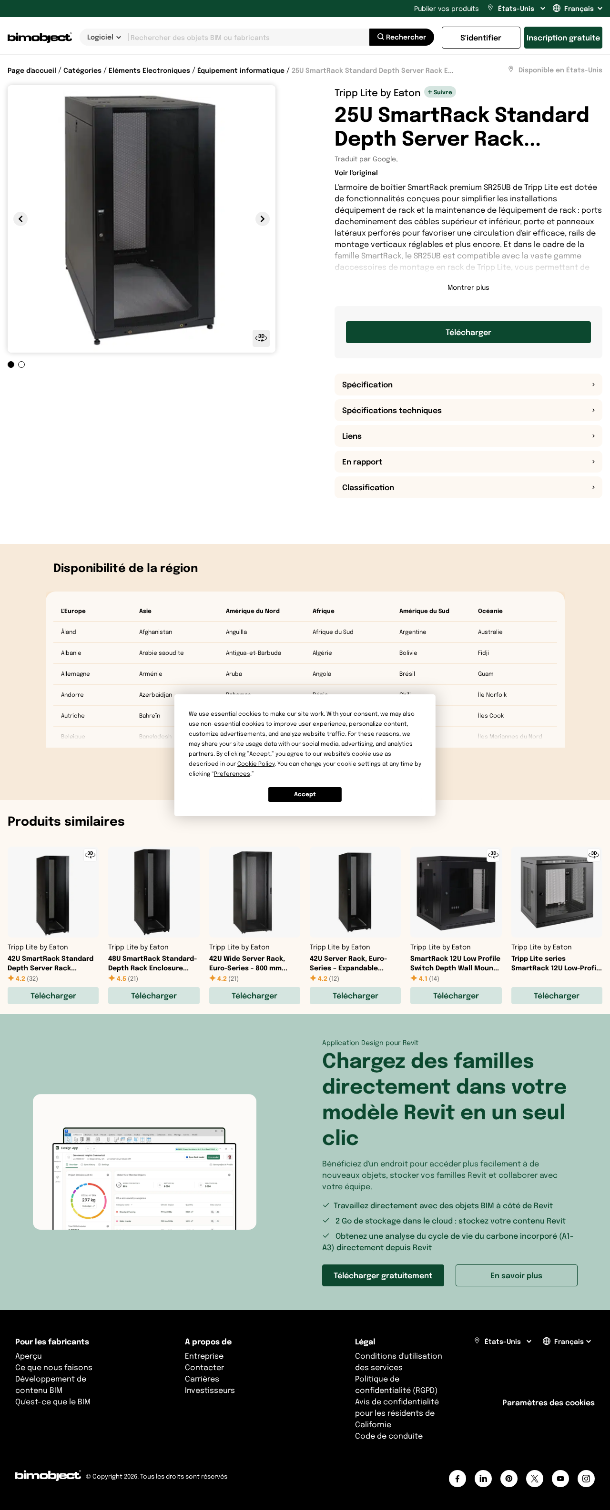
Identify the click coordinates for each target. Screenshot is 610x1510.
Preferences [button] (232, 773)
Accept (305, 794)
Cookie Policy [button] (255, 763)
